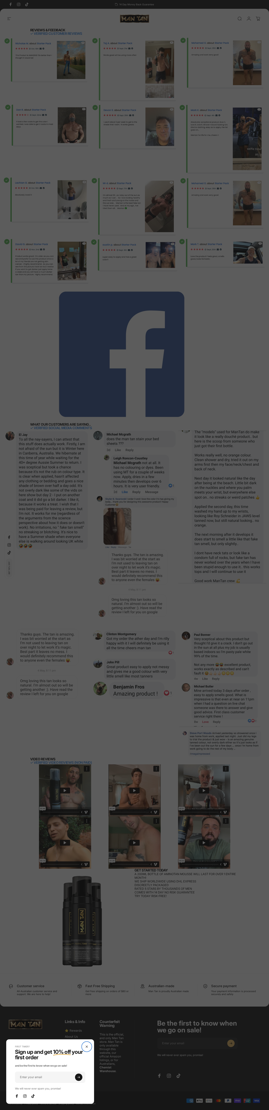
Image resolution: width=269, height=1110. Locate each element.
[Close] (86, 1046)
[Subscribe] (78, 1077)
